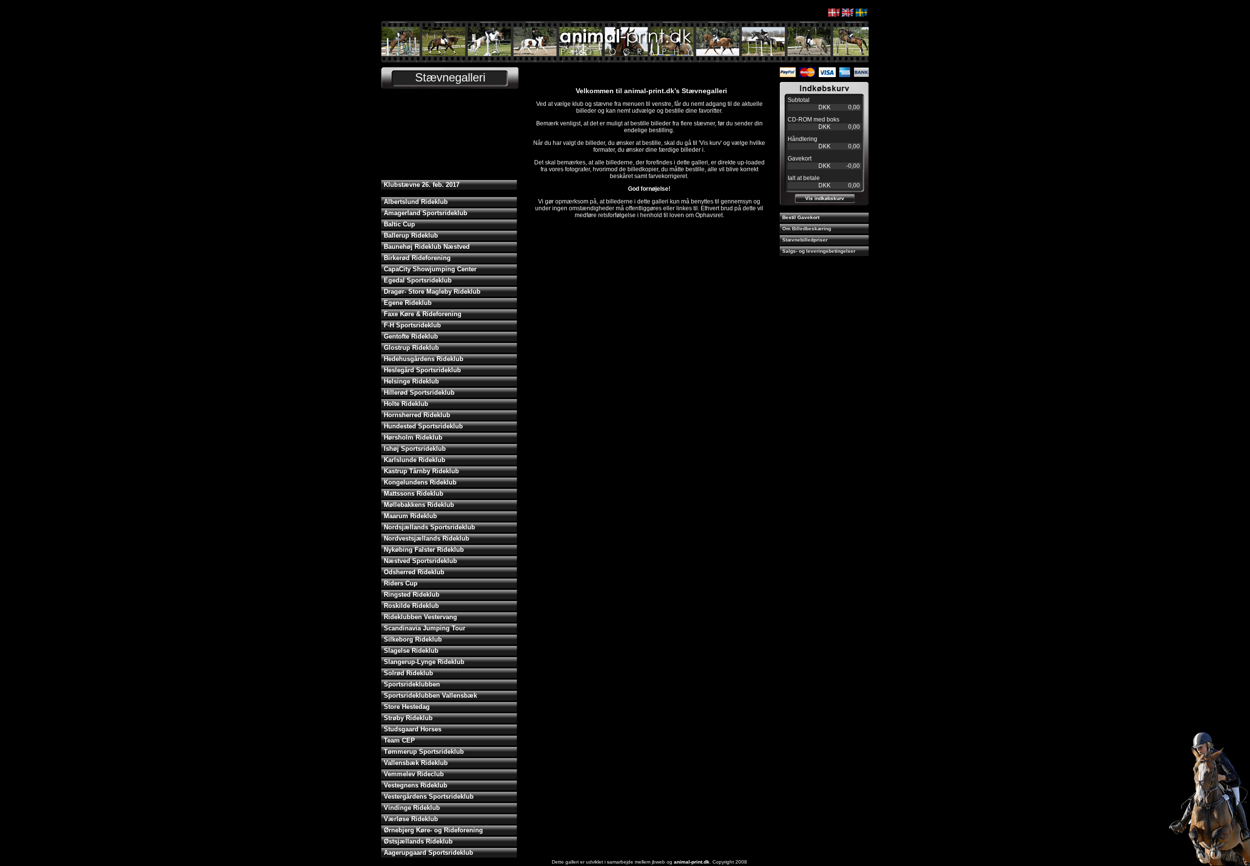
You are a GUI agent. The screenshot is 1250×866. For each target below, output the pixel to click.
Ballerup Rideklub (411, 235)
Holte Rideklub (406, 403)
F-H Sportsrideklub (412, 325)
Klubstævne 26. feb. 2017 (421, 184)
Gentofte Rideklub (411, 336)
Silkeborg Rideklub (413, 639)
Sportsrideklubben (412, 684)
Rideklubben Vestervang (420, 617)
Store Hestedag (407, 706)
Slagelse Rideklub (411, 650)
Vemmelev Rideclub (414, 774)
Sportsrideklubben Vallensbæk (430, 695)
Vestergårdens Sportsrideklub (429, 796)
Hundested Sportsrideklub (423, 426)
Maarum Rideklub (410, 516)
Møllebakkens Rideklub (419, 504)
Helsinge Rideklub (411, 381)
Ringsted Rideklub (411, 594)
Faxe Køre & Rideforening (422, 314)
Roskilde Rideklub (411, 605)
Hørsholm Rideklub (413, 437)
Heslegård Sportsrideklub (422, 370)
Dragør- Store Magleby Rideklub (432, 291)
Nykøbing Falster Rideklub (424, 549)
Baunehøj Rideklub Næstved (427, 246)
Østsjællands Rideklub (418, 841)
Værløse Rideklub (411, 819)
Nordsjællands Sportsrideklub (429, 527)
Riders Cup (400, 583)
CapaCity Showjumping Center (430, 269)
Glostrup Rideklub (411, 347)
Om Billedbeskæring (806, 228)
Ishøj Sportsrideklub (415, 448)
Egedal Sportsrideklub (418, 280)
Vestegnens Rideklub (415, 785)
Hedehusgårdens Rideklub (423, 359)
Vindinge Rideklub (412, 807)
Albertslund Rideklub (416, 201)
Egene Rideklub (408, 302)
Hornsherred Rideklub (417, 415)
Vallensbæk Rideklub (416, 762)
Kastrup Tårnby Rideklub (421, 471)
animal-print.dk (691, 862)
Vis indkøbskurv (824, 198)
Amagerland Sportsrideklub (425, 213)
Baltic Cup (399, 224)
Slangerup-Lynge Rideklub (424, 661)
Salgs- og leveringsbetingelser (818, 251)
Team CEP (399, 740)
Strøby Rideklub (408, 718)
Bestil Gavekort (800, 217)
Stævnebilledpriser (805, 239)
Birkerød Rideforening (417, 258)
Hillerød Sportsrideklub (419, 392)
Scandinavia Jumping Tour (424, 628)
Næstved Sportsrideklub (420, 560)
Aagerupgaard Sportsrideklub (428, 852)
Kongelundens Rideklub (420, 482)
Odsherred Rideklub (414, 572)
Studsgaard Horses (412, 729)
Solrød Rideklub (408, 673)
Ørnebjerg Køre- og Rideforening (433, 830)
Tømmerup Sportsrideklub (424, 751)
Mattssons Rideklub (413, 493)
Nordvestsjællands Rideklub (426, 538)
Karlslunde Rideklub (414, 459)
